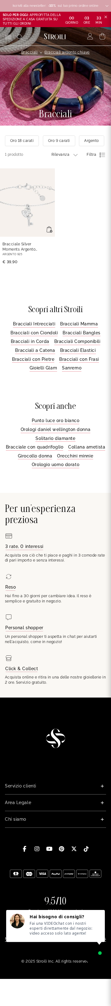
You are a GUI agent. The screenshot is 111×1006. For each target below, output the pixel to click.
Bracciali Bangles (82, 332)
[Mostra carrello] (102, 36)
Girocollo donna (35, 455)
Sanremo (71, 367)
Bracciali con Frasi (79, 359)
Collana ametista (86, 447)
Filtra (91, 154)
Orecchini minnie (75, 455)
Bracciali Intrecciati (34, 323)
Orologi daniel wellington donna (55, 429)
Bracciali (29, 52)
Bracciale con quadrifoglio (35, 447)
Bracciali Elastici (78, 350)
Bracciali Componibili (77, 341)
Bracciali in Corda (30, 341)
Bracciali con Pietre (33, 359)
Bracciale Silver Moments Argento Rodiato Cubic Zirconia (23, 247)
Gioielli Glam (43, 367)
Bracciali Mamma (79, 323)
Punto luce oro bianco (56, 420)
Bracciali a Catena (35, 350)
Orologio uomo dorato (55, 464)
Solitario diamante (55, 438)
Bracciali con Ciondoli (34, 332)
